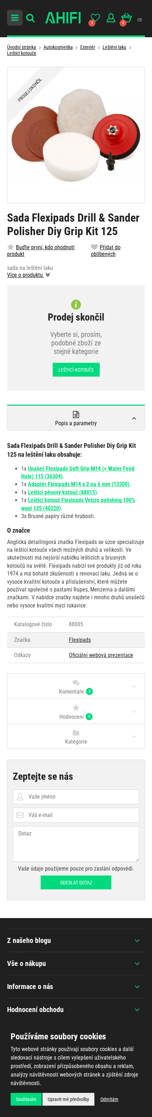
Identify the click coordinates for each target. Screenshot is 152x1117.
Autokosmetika (58, 47)
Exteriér (87, 47)
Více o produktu (25, 275)
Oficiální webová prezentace (101, 655)
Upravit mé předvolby (68, 1099)
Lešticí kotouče (21, 53)
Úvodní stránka (21, 47)
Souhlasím (26, 1099)
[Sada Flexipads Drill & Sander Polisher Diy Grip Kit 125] (76, 135)
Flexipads (80, 640)
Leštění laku (114, 47)
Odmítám (109, 1099)
